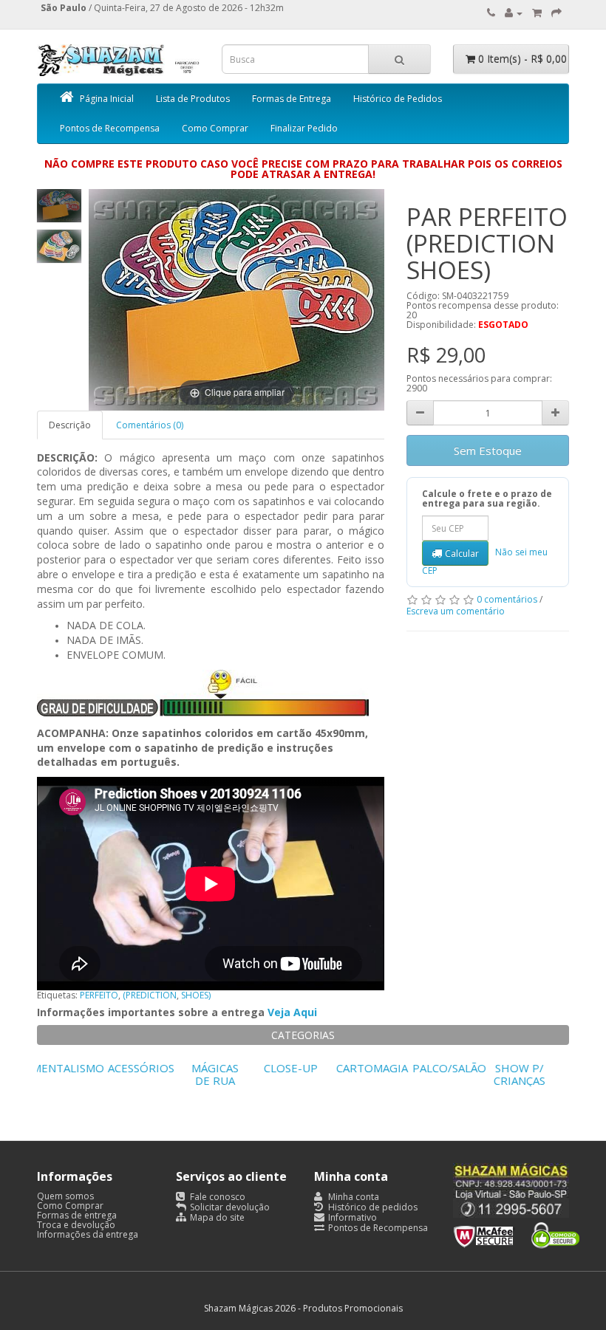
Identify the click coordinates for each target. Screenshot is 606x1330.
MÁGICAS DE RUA (227, 1074)
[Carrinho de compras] (537, 13)
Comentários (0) (149, 425)
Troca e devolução (76, 1224)
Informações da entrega (87, 1234)
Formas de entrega (77, 1215)
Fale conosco (216, 1196)
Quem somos (65, 1196)
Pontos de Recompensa (110, 128)
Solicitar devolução (229, 1207)
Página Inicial (107, 98)
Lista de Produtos (193, 98)
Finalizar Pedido (304, 128)
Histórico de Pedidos (397, 98)
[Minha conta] (513, 13)
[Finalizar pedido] (556, 13)
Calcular (462, 553)
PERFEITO (99, 995)
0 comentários (507, 600)
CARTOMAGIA (384, 1067)
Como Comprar (215, 128)
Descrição (70, 425)
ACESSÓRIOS (153, 1067)
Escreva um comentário (455, 611)
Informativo (351, 1217)
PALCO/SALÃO (461, 1067)
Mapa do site (216, 1217)
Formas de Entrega (291, 98)
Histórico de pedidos (372, 1207)
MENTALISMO (80, 1067)
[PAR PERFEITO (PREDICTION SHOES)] (59, 205)
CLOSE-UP (303, 1067)
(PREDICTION (150, 995)
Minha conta (352, 1196)
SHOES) (196, 995)
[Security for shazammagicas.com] (516, 1233)
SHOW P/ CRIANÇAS (531, 1074)
